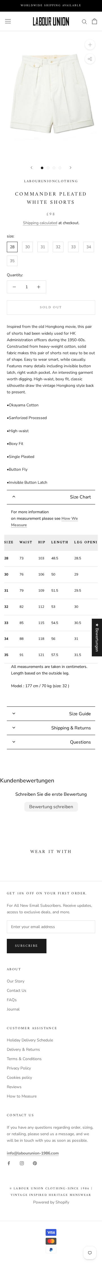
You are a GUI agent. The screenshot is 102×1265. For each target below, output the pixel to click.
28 (12, 247)
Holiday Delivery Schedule (30, 1040)
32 (58, 247)
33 (73, 247)
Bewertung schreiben (51, 807)
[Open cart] (94, 21)
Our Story (15, 981)
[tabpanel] (51, 605)
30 (27, 247)
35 (12, 261)
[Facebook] (9, 1163)
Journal (13, 1009)
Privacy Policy (19, 1068)
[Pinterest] (35, 1163)
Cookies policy (19, 1077)
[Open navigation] (8, 21)
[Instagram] (22, 1163)
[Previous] (31, 167)
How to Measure (22, 1096)
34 (88, 247)
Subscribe (26, 946)
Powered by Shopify (51, 1202)
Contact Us (16, 990)
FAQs (12, 1000)
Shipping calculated (40, 223)
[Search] (84, 21)
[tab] (51, 497)
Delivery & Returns (23, 1049)
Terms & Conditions (24, 1059)
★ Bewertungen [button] (97, 637)
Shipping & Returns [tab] (71, 728)
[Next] (70, 167)
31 (43, 247)
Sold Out (51, 308)
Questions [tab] (80, 742)
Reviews (14, 1087)
